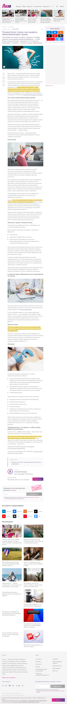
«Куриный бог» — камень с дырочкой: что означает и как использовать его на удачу (12, 584)
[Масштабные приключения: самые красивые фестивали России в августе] (12, 553)
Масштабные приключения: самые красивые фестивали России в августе (10, 563)
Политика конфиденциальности (42, 674)
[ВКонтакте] (55, 32)
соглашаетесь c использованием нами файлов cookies (33, 700)
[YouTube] (55, 35)
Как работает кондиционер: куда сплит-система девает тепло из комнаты (32, 625)
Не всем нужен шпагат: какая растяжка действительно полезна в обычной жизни (8, 20)
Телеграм (9, 511)
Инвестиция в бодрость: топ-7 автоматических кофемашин (33, 605)
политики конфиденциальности (11, 498)
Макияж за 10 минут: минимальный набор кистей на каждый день (26, 463)
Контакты (38, 664)
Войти (62, 6)
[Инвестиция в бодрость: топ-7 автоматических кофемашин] (33, 595)
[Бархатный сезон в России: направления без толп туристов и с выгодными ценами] (46, 13)
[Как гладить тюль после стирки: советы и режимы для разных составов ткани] (33, 574)
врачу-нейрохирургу (26, 309)
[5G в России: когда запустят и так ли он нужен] (33, 636)
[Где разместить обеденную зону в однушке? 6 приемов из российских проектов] (12, 609)
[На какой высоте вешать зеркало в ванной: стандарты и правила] (12, 589)
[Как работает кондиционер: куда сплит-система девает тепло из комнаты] (33, 615)
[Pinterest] (51, 39)
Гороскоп (46, 6)
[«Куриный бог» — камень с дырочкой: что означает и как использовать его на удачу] (12, 574)
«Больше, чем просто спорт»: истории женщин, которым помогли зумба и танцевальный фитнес (33, 20)
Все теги (55, 671)
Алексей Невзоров (20, 472)
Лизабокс (55, 659)
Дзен (18, 516)
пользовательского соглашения (33, 497)
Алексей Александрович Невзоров (32, 94)
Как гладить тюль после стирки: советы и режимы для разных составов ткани (33, 584)
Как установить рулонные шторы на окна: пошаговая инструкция (10, 634)
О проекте (38, 659)
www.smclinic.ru (38, 451)
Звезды (18, 6)
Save (4, 67)
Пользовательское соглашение (41, 670)
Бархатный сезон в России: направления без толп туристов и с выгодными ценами (46, 20)
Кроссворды (56, 668)
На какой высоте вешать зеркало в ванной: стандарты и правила (11, 593)
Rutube (40, 511)
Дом (52, 6)
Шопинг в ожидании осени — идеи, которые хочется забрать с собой (33, 563)
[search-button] (57, 6)
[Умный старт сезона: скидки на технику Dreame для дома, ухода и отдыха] (21, 13)
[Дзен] (60, 35)
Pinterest (30, 516)
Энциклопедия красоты (57, 662)
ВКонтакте (19, 511)
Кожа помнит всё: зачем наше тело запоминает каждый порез (59, 19)
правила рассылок (20, 498)
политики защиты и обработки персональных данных (26, 702)
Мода (24, 6)
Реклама (38, 661)
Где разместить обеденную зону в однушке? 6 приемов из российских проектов (11, 613)
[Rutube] (49, 35)
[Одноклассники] (60, 32)
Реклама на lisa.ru (49, 85)
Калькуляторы (57, 666)
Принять (58, 700)
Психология (38, 6)
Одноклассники (30, 511)
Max (39, 516)
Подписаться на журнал (8, 677)
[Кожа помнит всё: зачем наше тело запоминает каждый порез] (59, 13)
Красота (30, 6)
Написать (38, 479)
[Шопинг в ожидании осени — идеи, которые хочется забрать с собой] (33, 553)
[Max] (59, 39)
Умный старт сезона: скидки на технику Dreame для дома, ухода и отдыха (21, 20)
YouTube (9, 516)
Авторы (37, 667)
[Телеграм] (49, 32)
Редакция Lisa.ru (6, 29)
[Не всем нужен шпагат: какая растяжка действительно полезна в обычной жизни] (8, 13)
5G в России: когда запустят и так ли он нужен (33, 645)
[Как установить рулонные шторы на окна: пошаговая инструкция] (12, 630)
